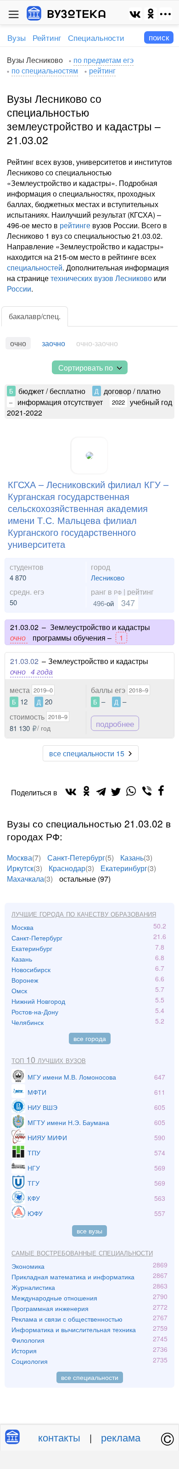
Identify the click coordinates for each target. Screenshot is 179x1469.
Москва (19, 857)
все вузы (89, 1230)
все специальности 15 (86, 753)
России (19, 288)
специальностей (34, 267)
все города (89, 1038)
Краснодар (67, 868)
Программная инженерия (50, 1308)
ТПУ (34, 1152)
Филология (28, 1340)
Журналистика (33, 1287)
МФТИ (37, 1092)
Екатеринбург (124, 868)
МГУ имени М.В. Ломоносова (72, 1076)
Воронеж (24, 980)
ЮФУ (35, 1213)
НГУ (34, 1167)
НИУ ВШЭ (42, 1107)
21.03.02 (24, 661)
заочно (53, 343)
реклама (120, 1437)
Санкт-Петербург (76, 857)
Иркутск (20, 868)
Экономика (28, 1266)
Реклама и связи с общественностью (67, 1318)
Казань (132, 857)
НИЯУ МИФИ (47, 1137)
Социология (29, 1361)
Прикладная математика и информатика (72, 1276)
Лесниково (107, 577)
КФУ (34, 1198)
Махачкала (25, 878)
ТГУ (33, 1183)
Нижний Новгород (38, 1001)
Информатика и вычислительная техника (73, 1329)
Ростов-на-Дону (34, 1011)
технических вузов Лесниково (101, 278)
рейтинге (75, 225)
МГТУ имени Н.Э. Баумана (68, 1122)
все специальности (89, 1377)
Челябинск (27, 1022)
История (24, 1350)
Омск (19, 990)
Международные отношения (54, 1297)
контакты (59, 1437)
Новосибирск (30, 969)
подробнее (115, 723)
